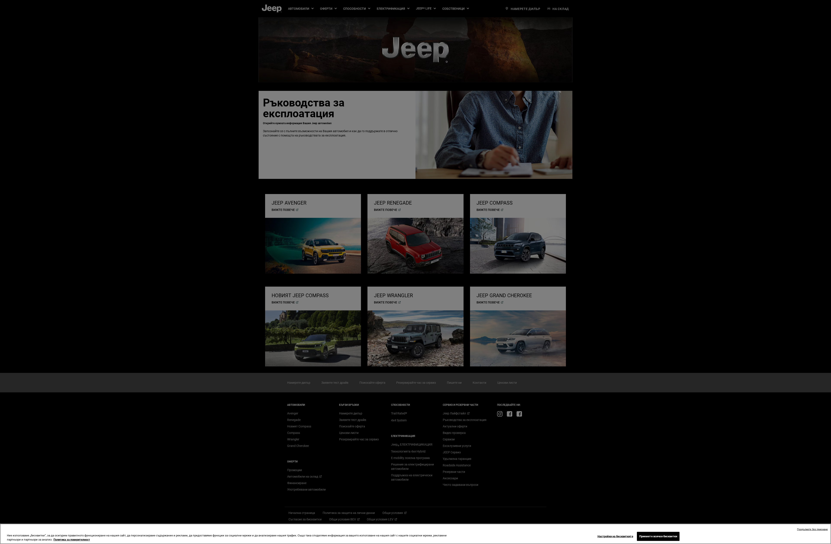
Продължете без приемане (812, 529)
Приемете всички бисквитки (658, 536)
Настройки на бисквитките (615, 536)
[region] (415, 534)
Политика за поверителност (71, 539)
